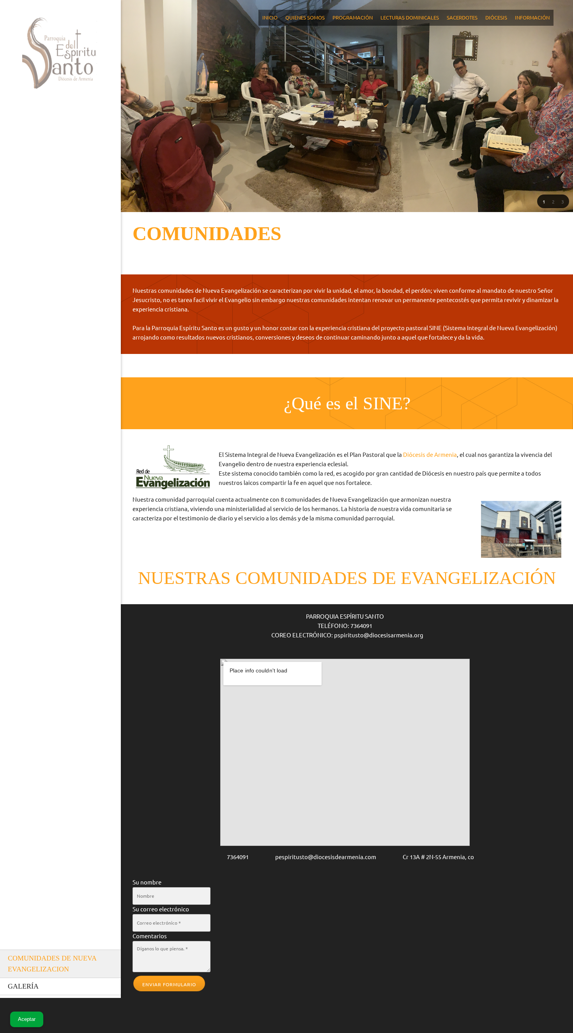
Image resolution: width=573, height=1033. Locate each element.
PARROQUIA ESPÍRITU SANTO (345, 616)
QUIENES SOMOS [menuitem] (305, 17)
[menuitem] (60, 964)
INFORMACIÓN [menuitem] (532, 17)
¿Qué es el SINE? (347, 403)
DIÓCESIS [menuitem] (496, 17)
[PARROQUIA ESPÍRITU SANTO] (60, 56)
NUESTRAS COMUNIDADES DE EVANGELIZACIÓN (347, 578)
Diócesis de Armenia (430, 454)
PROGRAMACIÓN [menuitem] (352, 17)
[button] (543, 201)
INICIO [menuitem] (270, 17)
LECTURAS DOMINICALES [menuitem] (409, 17)
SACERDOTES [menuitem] (462, 17)
